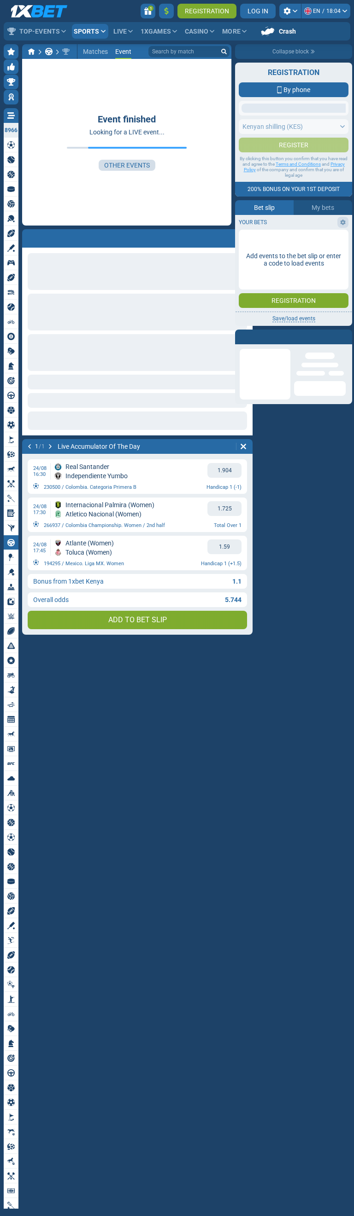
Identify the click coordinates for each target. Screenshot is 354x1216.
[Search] (224, 51)
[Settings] (290, 11)
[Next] (50, 446)
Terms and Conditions (298, 310)
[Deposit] (166, 11)
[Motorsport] (48, 51)
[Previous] (29, 446)
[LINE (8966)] (31, 51)
